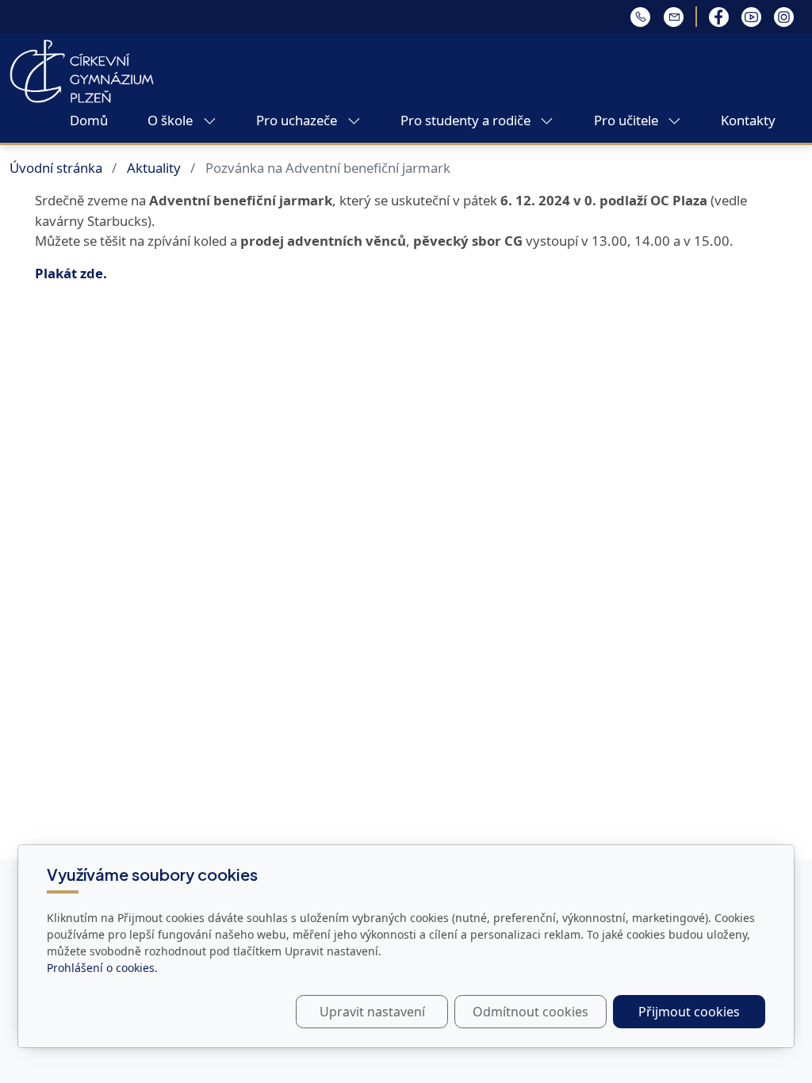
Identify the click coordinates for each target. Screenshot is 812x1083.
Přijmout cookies (689, 1011)
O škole (171, 120)
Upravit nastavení (372, 1011)
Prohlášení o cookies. (102, 967)
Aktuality (154, 168)
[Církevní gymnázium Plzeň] (82, 70)
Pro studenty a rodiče (467, 120)
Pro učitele (627, 120)
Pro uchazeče (298, 120)
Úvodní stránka (56, 168)
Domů (89, 120)
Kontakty (748, 120)
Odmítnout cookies (530, 1011)
